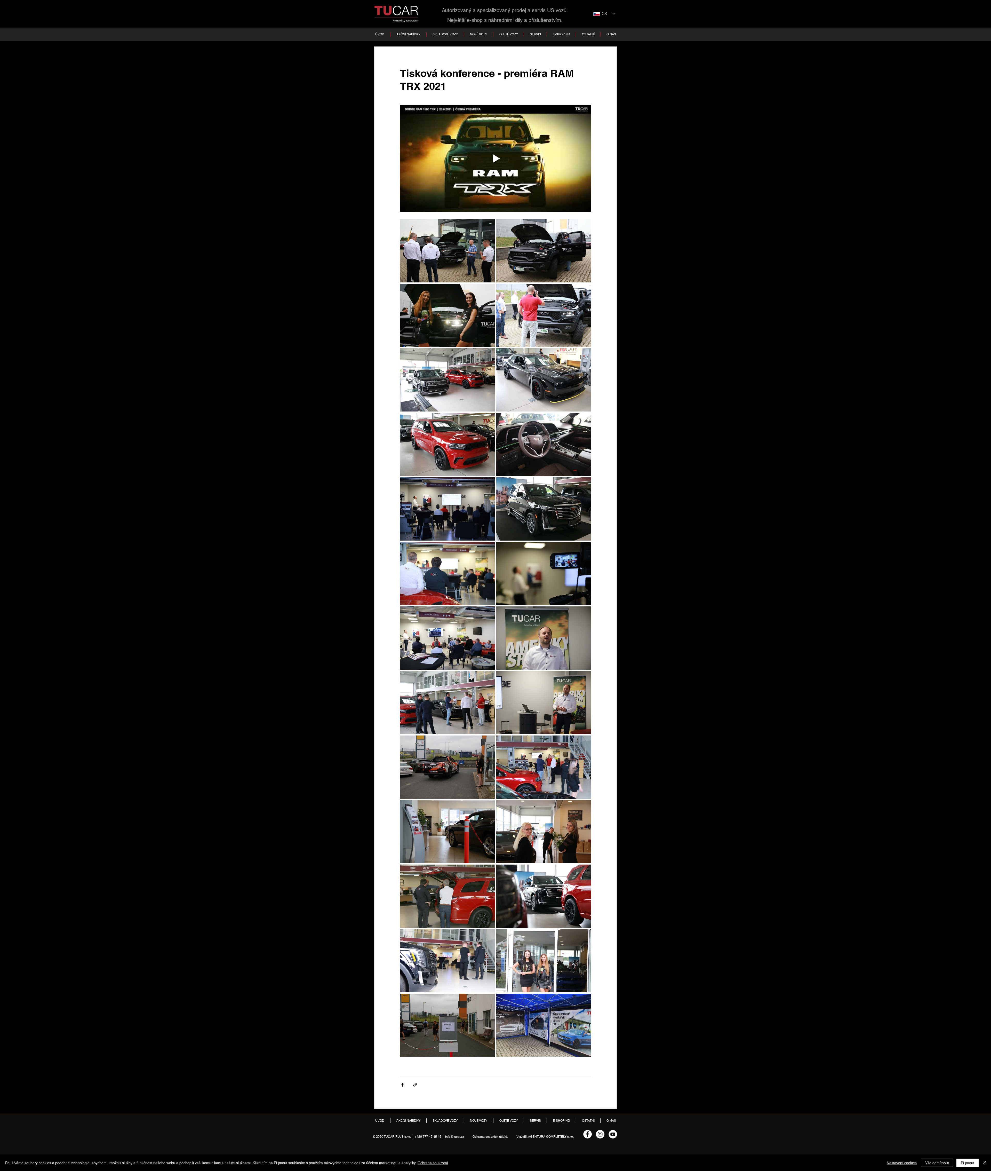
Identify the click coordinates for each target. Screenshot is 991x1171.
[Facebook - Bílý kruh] (587, 1134)
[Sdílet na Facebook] (402, 1084)
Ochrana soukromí (433, 1162)
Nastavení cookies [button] (902, 1162)
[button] (445, 34)
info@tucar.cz (454, 1136)
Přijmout (967, 1162)
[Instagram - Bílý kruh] (600, 1134)
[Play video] (495, 158)
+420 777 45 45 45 (428, 1136)
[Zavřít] (985, 1163)
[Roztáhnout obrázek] (447, 250)
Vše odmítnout (937, 1162)
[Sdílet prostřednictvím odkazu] (415, 1084)
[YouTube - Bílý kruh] (613, 1134)
